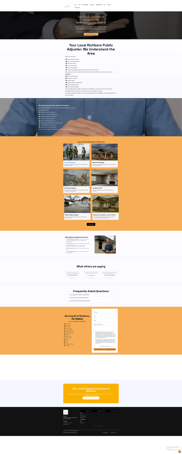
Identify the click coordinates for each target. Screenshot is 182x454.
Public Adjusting (85, 4)
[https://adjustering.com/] (67, 6)
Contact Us (109, 4)
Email (95, 316)
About (80, 4)
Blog (104, 4)
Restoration (92, 4)
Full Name (96, 312)
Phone (95, 320)
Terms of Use (113, 432)
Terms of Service (107, 346)
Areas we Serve (77, 7)
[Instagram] (97, 426)
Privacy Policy (101, 346)
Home (76, 4)
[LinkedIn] (99, 426)
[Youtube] (102, 426)
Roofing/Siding (99, 4)
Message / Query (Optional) (98, 324)
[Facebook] (94, 426)
